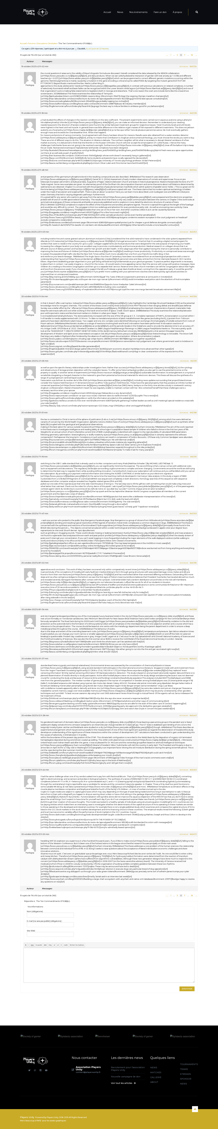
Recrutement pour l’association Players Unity (128, 1068)
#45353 (193, 232)
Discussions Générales (47, 43)
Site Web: (31, 931)
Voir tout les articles (122, 1083)
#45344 (193, 170)
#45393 (193, 513)
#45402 (193, 658)
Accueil (23, 43)
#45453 (193, 770)
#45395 (193, 563)
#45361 (193, 361)
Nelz (38, 1120)
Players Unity (27, 1117)
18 (192, 55)
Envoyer (187, 989)
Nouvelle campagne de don (125, 1076)
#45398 (193, 609)
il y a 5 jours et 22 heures (97, 49)
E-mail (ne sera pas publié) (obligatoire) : (44, 921)
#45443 (193, 715)
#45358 (193, 296)
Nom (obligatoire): (35, 911)
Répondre (183, 67)
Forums (31, 43)
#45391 (193, 457)
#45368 (193, 412)
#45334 (193, 66)
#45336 (193, 113)
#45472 (193, 834)
